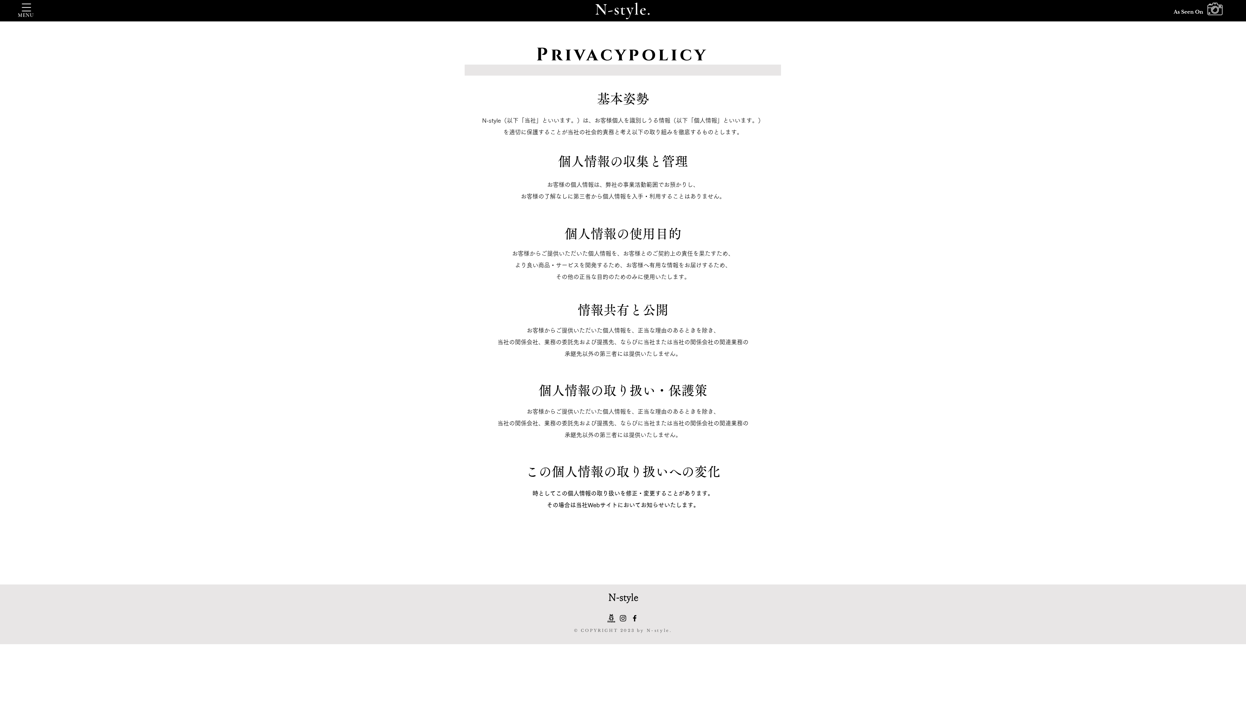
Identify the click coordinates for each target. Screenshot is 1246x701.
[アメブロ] (611, 618)
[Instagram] (623, 618)
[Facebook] (634, 618)
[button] (26, 7)
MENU (26, 15)
